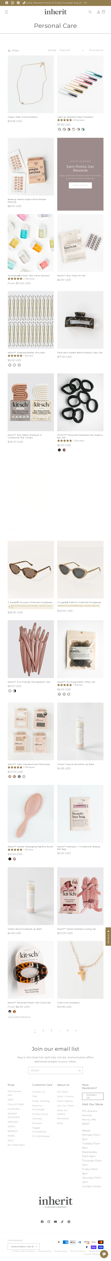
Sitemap (37, 1118)
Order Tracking (41, 1101)
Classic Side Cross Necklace (23, 117)
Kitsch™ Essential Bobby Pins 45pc (27, 352)
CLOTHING (14, 1109)
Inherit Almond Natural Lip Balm (25, 929)
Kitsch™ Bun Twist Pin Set (71, 275)
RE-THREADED (16, 1145)
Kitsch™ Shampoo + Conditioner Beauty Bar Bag (78, 847)
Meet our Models (62, 1112)
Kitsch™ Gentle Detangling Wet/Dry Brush (30, 846)
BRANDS (13, 1131)
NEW (10, 1099)
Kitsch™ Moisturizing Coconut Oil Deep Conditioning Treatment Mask (29, 524)
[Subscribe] (79, 1070)
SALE (11, 1140)
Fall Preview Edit (15, 1093)
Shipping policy (96, 1251)
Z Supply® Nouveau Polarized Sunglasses (30, 602)
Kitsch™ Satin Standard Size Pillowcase (29, 764)
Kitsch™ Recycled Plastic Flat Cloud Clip (29, 1002)
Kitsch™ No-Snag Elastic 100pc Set (76, 682)
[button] (6, 12)
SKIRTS (12, 1126)
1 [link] (35, 1030)
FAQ (34, 1096)
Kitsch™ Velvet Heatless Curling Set (76, 929)
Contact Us (38, 1091)
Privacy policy (60, 1251)
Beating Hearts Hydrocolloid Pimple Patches (27, 200)
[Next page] (76, 1030)
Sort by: (52, 50)
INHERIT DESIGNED (14, 1115)
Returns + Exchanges (38, 1107)
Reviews (37, 1123)
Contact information (93, 1254)
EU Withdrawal (41, 1136)
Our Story (62, 1091)
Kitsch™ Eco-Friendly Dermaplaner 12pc (29, 682)
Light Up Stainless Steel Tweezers (75, 117)
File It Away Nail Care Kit (70, 523)
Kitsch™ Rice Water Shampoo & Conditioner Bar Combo (25, 436)
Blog (60, 1123)
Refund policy (44, 1251)
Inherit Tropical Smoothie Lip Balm (75, 764)
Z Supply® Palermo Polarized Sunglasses (79, 602)
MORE (11, 1135)
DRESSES (13, 1122)
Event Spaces (65, 1101)
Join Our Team (65, 1105)
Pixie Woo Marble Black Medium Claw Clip (80, 352)
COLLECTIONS (16, 1104)
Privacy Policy (40, 1114)
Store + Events (65, 1096)
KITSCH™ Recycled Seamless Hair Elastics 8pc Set (80, 436)
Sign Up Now (80, 185)
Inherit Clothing (27, 1251)
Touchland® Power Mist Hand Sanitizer (29, 275)
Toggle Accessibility (39, 1130)
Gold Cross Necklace (68, 1002)
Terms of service (78, 1251)
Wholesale (63, 1118)
